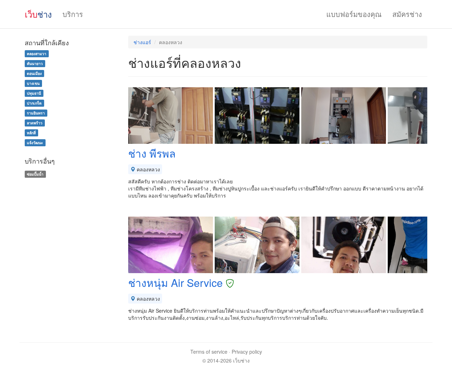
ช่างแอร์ (142, 42)
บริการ (73, 14)
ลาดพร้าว (34, 122)
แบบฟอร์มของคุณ (354, 14)
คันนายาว (35, 63)
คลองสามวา (36, 53)
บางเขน (33, 83)
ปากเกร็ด (34, 103)
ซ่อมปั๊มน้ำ (35, 174)
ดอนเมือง (34, 73)
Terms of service (208, 351)
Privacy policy (247, 351)
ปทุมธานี (34, 93)
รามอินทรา (36, 113)
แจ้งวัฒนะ (35, 142)
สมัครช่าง (407, 14)
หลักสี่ (31, 132)
